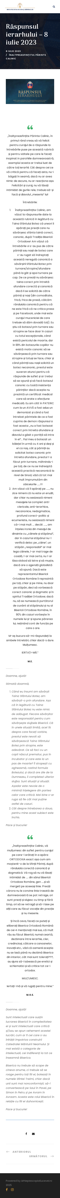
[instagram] (12, 1189)
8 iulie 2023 (13, 51)
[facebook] (7, 1189)
